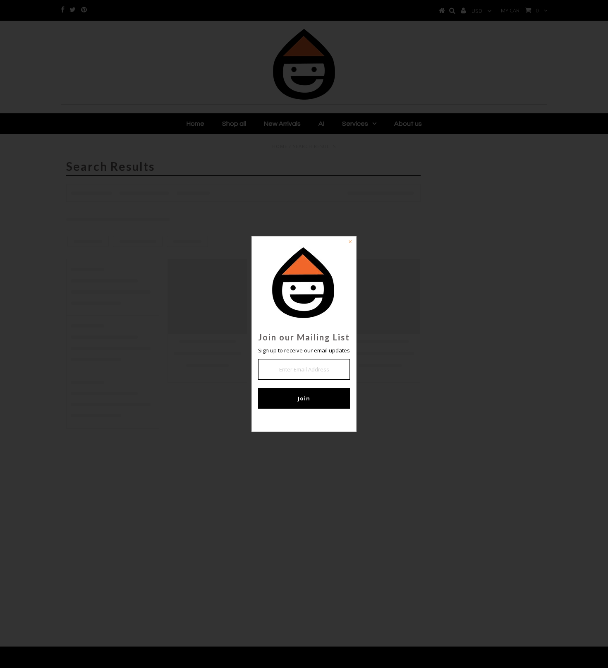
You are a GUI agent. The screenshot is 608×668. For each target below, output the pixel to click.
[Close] (350, 243)
